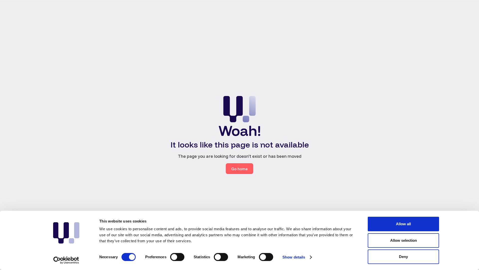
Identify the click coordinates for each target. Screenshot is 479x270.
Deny (403, 256)
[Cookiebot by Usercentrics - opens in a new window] (66, 260)
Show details (293, 257)
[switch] (177, 257)
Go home (239, 168)
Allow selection (403, 240)
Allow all (403, 224)
